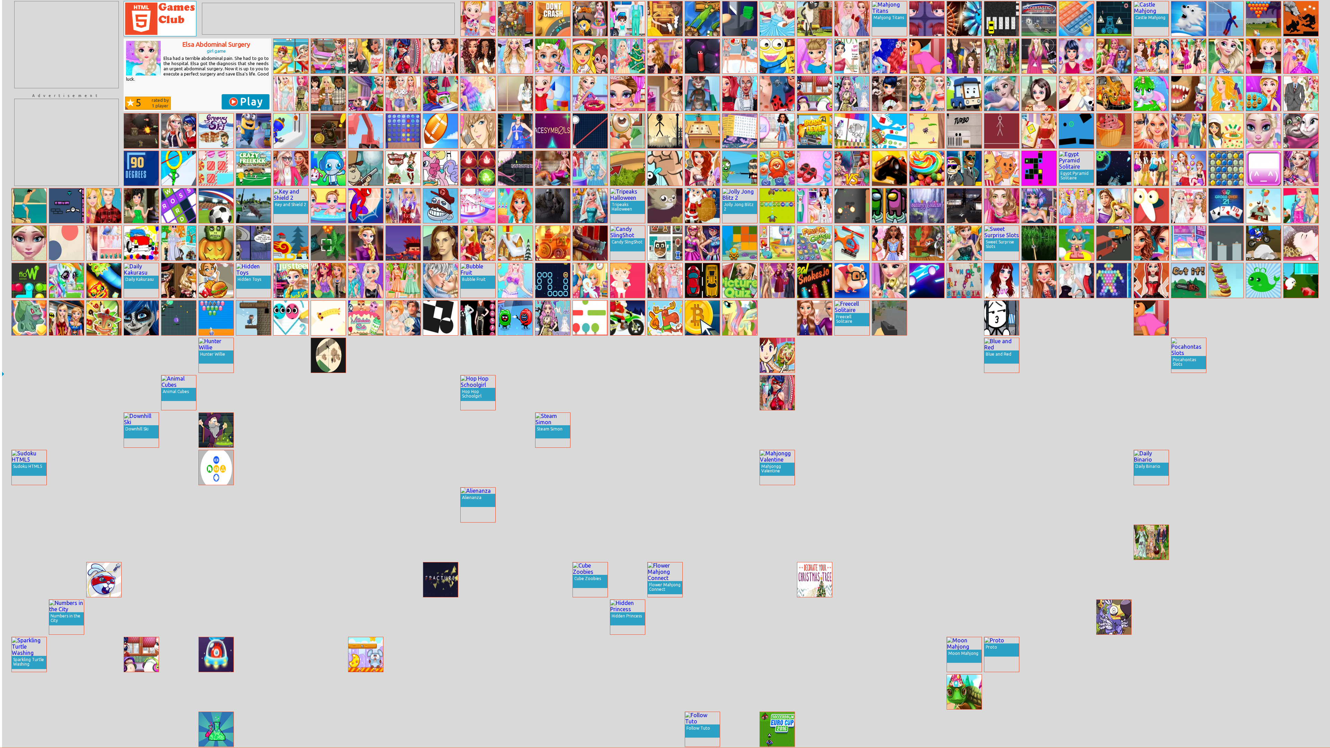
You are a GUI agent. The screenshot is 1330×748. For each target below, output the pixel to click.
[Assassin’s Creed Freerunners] (1001, 579)
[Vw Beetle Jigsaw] (1114, 93)
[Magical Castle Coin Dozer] (627, 430)
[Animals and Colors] (1263, 280)
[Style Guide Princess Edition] (964, 392)
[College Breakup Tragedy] (739, 654)
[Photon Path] (627, 542)
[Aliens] (739, 467)
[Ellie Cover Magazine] (291, 280)
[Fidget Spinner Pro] (403, 542)
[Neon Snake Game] (552, 280)
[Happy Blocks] (1076, 430)
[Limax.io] (1001, 430)
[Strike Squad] (66, 542)
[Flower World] (178, 467)
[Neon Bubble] (1114, 280)
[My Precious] (66, 205)
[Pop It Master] (777, 692)
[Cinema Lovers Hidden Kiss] (1226, 467)
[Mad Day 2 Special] (178, 617)
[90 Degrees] (141, 168)
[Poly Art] (178, 579)
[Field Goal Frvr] (440, 131)
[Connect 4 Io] (403, 131)
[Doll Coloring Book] (1114, 392)
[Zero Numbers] (178, 542)
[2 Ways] (590, 617)
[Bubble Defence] (777, 205)
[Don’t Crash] (552, 18)
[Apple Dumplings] (1263, 93)
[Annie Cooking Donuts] (1188, 467)
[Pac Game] (403, 692)
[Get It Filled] (1039, 168)
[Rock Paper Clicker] (1114, 318)
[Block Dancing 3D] (1263, 654)
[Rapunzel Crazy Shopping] (1226, 579)
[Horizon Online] (1001, 505)
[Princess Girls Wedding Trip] (702, 654)
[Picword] (216, 692)
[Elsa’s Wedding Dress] (66, 392)
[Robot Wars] (365, 131)
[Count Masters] (291, 392)
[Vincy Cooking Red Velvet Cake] (814, 729)
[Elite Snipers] (328, 355)
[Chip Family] (702, 579)
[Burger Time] (889, 617)
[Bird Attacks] (964, 355)
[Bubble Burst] (1114, 168)
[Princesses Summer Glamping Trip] (1188, 579)
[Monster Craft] (1301, 355)
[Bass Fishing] (1039, 243)
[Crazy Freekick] (253, 168)
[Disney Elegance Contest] (515, 542)
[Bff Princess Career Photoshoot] (814, 205)
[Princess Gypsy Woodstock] (1001, 56)
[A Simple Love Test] (627, 280)
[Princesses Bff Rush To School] (1151, 168)
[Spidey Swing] (1226, 18)
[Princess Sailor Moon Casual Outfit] (403, 280)
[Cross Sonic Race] (1263, 243)
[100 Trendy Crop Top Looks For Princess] (1114, 430)
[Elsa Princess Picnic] (29, 729)
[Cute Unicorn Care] (440, 654)
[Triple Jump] (403, 467)
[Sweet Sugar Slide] (141, 542)
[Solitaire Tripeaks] (104, 318)
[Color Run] (1301, 430)
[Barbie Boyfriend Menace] (1188, 168)
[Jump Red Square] (1039, 542)
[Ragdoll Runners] (253, 542)
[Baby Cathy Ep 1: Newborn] (590, 280)
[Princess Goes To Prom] (590, 729)
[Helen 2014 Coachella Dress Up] (665, 505)
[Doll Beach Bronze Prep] (552, 692)
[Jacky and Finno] (777, 579)
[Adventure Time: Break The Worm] (440, 617)
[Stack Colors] (1076, 505)
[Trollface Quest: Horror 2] (889, 505)
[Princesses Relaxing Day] (253, 505)
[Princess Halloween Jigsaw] (66, 430)
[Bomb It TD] (328, 168)
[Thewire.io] (590, 355)
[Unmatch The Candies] (216, 168)
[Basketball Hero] (665, 654)
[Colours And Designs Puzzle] (927, 168)
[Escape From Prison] (1001, 318)
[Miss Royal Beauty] (253, 355)
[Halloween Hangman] (665, 131)
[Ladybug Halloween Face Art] (141, 318)
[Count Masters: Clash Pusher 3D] (1301, 617)
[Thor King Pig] (1114, 692)
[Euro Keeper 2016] (814, 505)
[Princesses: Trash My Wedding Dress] (852, 18)
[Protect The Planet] (964, 430)
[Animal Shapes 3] (777, 505)
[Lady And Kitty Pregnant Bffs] (814, 93)
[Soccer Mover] (665, 318)
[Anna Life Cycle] (590, 542)
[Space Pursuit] (889, 430)
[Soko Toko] (1263, 168)
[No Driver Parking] (814, 617)
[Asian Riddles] (291, 430)
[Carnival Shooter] (403, 654)
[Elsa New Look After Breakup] (29, 243)
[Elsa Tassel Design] (665, 542)
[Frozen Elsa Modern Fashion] (29, 430)
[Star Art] (1263, 430)
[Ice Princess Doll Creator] (253, 654)
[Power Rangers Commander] (814, 542)
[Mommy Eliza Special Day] (365, 93)
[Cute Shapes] (665, 692)
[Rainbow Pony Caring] (66, 280)
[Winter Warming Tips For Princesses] (852, 729)
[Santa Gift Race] (627, 318)
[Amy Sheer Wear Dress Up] (927, 430)
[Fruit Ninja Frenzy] (777, 318)
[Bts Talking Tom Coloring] (1151, 654)
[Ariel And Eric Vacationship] (478, 93)
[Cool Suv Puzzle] (515, 617)
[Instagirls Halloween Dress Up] (478, 318)
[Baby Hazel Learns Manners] (1263, 56)
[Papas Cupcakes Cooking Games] (1114, 131)
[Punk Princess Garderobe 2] (365, 243)
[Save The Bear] (66, 467)
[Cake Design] (29, 355)
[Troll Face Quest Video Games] (440, 205)
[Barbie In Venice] (1301, 205)
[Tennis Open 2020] (178, 729)
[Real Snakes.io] (814, 280)
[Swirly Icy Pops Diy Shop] (964, 318)
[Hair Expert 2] (1301, 243)
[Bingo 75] (1226, 729)
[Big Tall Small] (104, 692)
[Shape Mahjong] (889, 579)
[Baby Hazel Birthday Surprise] (1188, 430)
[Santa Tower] (515, 243)
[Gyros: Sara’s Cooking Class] (777, 355)
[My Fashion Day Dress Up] (1001, 280)
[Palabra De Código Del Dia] (665, 392)
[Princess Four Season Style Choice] (178, 243)
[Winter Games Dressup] (328, 617)
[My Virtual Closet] (403, 93)
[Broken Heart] (1226, 542)
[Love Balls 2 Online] (291, 318)
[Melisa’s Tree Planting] (665, 467)
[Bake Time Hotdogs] (814, 430)
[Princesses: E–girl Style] (403, 617)
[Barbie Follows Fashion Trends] (1076, 93)
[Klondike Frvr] (627, 467)
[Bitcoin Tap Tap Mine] (702, 318)
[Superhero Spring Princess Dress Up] (739, 617)
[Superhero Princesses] (702, 243)
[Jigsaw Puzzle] (515, 392)
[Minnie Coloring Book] (403, 392)
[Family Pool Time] (328, 56)
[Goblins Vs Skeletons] (852, 505)
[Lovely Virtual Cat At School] (1226, 505)
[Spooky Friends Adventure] (665, 617)
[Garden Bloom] (1001, 542)
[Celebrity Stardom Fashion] (777, 280)
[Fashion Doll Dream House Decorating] (1188, 243)
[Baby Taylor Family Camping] (627, 18)
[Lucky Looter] (1263, 355)
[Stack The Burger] (1226, 280)
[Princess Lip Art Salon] (29, 617)
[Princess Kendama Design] (440, 430)
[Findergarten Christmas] (739, 505)
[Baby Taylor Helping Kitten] (403, 579)
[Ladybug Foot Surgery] (777, 93)
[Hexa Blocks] (1301, 392)
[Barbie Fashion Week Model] (403, 205)
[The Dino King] (291, 617)
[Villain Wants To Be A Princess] (814, 355)
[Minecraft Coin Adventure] (927, 318)
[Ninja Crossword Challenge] (178, 205)
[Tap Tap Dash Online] (889, 131)
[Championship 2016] (216, 205)
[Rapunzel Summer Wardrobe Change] (291, 654)
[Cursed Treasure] (178, 430)
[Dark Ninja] (927, 467)
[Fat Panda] (627, 579)
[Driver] (702, 280)
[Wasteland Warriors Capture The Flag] (104, 467)
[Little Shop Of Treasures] (1188, 654)
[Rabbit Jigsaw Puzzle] (141, 392)
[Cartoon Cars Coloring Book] (141, 243)
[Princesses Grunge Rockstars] (739, 93)
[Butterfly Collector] (927, 205)
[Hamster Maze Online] (852, 280)
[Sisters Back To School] (814, 318)
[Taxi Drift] (1001, 18)
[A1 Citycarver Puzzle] (216, 392)
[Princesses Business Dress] (29, 692)
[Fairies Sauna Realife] (1114, 56)
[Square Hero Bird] (1226, 355)
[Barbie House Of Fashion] (291, 93)
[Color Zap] (552, 579)
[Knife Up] (852, 205)
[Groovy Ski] (216, 131)
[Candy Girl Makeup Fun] (1039, 205)
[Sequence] (927, 692)
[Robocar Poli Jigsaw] (964, 93)
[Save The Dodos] (1114, 617)
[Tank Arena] (328, 243)
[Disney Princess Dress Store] (1301, 56)
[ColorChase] (627, 654)
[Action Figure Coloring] (253, 692)
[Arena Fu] (889, 654)
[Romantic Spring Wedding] (478, 579)
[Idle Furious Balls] (328, 654)
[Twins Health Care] (328, 205)
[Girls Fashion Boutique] (665, 93)
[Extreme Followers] (889, 729)
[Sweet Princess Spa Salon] (1001, 205)
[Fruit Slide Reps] (365, 355)
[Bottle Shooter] (141, 131)
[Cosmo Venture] (216, 654)
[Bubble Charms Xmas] (1301, 692)
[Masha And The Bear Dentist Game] (1188, 93)
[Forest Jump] (927, 131)
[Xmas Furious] (291, 243)
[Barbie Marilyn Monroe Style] (777, 18)
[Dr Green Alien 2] (1226, 243)
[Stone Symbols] (1226, 168)
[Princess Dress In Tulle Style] (515, 579)
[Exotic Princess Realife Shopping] (1226, 692)
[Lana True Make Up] (440, 243)
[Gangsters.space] (552, 205)
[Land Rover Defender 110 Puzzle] (1076, 467)
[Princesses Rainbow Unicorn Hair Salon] (291, 355)
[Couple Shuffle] (29, 505)
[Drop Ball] (1076, 131)
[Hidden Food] (627, 131)
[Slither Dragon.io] (104, 280)
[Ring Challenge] (253, 617)
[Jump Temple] (141, 729)
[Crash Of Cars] (852, 617)
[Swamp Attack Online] (365, 168)
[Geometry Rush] (590, 692)
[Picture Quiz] (739, 280)
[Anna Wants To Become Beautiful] (552, 56)
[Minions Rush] (253, 131)
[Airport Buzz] (1001, 467)
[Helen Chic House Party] (702, 692)
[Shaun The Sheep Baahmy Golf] (814, 18)
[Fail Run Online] (1039, 692)
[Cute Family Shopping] (365, 729)
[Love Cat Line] (814, 392)
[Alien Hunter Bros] (964, 168)
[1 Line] (1263, 318)
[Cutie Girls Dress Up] (141, 205)
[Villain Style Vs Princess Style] (1114, 579)
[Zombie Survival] (889, 318)
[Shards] (1114, 467)
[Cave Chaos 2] (515, 168)
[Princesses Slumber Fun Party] (739, 56)
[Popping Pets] (1301, 467)
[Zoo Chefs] (1001, 168)
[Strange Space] (1114, 654)
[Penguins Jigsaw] (216, 542)
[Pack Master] (253, 392)
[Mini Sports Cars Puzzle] (365, 542)
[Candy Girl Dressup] (178, 355)
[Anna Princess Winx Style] (552, 505)
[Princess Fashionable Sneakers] (1226, 93)
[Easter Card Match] (515, 654)
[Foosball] (1151, 355)
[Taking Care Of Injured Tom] (702, 93)
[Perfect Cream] (1114, 505)
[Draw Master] (1301, 579)
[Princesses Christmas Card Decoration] (852, 579)
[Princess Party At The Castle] (590, 505)
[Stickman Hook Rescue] (365, 205)
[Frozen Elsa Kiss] (440, 280)
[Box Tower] (328, 467)
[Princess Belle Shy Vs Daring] (1226, 654)
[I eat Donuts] (253, 579)
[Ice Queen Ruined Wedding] (590, 205)
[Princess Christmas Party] (1039, 654)
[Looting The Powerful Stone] (627, 692)
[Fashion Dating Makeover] (1226, 617)
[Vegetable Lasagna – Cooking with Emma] (1226, 131)
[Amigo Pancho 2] (665, 355)
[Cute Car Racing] (515, 729)
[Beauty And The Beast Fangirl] (365, 430)
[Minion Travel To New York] (777, 56)
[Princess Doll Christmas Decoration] (590, 467)
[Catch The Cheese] (365, 654)
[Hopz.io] (29, 392)
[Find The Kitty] (1151, 617)
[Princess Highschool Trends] (1151, 131)
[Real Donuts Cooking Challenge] (478, 692)
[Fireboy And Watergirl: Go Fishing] (1263, 729)
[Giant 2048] (552, 355)
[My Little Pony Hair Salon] (739, 318)
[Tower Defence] (365, 617)
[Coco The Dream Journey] (440, 355)
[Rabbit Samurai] (104, 579)
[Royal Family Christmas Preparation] (627, 56)
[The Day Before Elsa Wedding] (852, 542)
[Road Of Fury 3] (739, 579)
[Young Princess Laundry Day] (852, 467)
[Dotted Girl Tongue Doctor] (1151, 430)
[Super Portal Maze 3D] (1039, 729)
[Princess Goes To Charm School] (29, 579)
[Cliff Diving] (29, 205)
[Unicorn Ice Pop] (1188, 617)
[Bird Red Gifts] (1301, 280)
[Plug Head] (291, 131)
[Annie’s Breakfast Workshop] (702, 467)
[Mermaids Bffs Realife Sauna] (552, 168)
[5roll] (403, 355)
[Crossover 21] (1226, 205)
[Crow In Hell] (1188, 692)
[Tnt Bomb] (478, 542)
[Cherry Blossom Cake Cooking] (478, 205)
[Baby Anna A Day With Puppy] (1263, 617)
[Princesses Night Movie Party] (1188, 131)
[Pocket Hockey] (253, 467)
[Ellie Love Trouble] (141, 505)
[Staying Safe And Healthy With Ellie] (1039, 131)
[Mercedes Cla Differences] (104, 617)
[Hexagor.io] (814, 692)
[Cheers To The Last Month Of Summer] (291, 168)
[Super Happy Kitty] (777, 243)
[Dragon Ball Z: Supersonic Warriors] (104, 392)
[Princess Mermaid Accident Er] (141, 355)
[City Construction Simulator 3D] (964, 729)
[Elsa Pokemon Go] (1001, 692)
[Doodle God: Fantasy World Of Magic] (1226, 430)
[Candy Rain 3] (665, 729)
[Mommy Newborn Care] (1301, 168)
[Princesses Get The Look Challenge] (365, 280)
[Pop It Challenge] (1076, 18)
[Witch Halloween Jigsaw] (852, 654)
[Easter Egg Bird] (440, 505)
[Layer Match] (440, 318)
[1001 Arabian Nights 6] (478, 168)
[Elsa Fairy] (1001, 93)
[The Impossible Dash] (702, 430)
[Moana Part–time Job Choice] (889, 467)
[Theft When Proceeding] (328, 131)
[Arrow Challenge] (440, 729)
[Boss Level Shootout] (814, 131)
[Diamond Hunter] (440, 542)
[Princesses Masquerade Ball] (927, 654)
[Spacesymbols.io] (552, 131)
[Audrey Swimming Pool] (964, 542)
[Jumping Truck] (1114, 243)
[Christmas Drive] (627, 505)
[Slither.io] (702, 56)
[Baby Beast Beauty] (478, 355)
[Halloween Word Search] (739, 131)
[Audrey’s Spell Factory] (66, 654)
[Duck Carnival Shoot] (814, 654)
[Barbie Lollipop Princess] (889, 692)
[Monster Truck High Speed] (1114, 355)
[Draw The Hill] (627, 355)
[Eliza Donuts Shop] (590, 93)
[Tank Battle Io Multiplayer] (365, 467)
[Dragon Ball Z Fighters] (1114, 542)
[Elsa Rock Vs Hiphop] (739, 692)
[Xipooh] (104, 430)
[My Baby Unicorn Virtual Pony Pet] (1151, 93)
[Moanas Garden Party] (1151, 56)
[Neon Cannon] (1114, 18)
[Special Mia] (927, 18)
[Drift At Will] (1301, 542)
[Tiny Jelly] (253, 430)
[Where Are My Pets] (665, 243)
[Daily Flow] (590, 430)
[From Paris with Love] (1039, 93)
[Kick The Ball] (1263, 467)
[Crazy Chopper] (852, 243)
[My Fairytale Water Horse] (590, 654)
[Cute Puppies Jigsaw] (328, 505)
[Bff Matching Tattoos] (927, 392)
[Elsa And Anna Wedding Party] (1188, 205)
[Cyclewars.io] (1039, 318)
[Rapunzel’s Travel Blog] (178, 692)
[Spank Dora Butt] (927, 56)
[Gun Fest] (739, 729)
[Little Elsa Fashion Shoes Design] (814, 168)
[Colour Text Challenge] (1263, 692)
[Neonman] (964, 617)
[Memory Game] (66, 505)
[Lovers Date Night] (1076, 729)
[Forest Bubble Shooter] (552, 654)
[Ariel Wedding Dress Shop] (590, 168)
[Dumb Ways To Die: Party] (141, 579)
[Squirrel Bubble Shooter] (1263, 18)
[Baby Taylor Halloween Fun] (590, 18)
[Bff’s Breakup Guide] (291, 505)
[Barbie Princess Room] (1076, 355)
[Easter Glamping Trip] (66, 692)
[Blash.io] (178, 318)
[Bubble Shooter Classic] (216, 318)
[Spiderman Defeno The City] (1039, 430)
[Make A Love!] (104, 729)
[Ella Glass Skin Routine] (178, 654)
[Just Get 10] (104, 654)
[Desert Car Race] (1039, 355)
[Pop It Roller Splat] (365, 579)
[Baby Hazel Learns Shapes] (552, 93)
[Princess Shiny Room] (365, 505)
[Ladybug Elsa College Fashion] (178, 131)
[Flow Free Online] (852, 392)
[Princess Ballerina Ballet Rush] (1114, 205)
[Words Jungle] (403, 505)
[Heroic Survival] (1226, 392)
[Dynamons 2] (627, 729)
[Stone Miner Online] (552, 392)
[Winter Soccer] (1263, 392)
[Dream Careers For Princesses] (702, 168)
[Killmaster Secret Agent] (515, 467)
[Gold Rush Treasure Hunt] (291, 692)
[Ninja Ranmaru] (403, 243)
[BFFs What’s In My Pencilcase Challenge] (777, 131)
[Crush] (590, 243)
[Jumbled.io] (964, 280)
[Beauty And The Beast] (665, 18)
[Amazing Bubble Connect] (66, 243)
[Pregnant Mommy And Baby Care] (478, 654)
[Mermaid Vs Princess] (852, 168)
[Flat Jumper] (590, 318)
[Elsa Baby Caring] (889, 280)
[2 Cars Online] (552, 467)
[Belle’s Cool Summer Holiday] (141, 692)
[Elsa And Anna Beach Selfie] (291, 56)
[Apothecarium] (1188, 729)
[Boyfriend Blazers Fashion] (927, 729)
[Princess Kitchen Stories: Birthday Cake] (515, 205)
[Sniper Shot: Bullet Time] (365, 392)
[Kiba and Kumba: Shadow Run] (1301, 18)
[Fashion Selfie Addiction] (403, 56)
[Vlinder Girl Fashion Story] (852, 93)
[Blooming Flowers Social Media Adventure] (889, 243)
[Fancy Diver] (739, 243)
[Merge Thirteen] (515, 430)
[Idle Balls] (440, 392)
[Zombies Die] (1039, 505)
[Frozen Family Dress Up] (328, 729)
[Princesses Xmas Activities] (515, 505)
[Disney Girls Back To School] (1039, 617)
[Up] (1263, 205)
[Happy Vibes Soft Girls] (665, 280)
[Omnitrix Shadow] (328, 392)
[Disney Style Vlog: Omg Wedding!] (403, 318)
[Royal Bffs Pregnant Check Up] (889, 392)
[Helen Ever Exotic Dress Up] (515, 93)
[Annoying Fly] (665, 168)
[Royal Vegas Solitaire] (1039, 392)
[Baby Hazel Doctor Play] (478, 18)
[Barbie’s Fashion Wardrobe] (104, 243)
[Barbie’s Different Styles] (478, 467)
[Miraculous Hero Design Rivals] (440, 93)
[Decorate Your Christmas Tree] (814, 579)
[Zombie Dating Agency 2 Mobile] (253, 243)
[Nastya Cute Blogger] (1076, 205)
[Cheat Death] (515, 692)
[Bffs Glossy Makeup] (1151, 243)
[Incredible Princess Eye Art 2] (66, 355)
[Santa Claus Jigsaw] (702, 205)
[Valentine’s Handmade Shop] (1076, 56)
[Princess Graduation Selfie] (216, 579)
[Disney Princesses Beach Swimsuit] (1188, 56)
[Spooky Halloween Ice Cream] (665, 430)
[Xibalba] (739, 542)
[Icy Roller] (1188, 18)
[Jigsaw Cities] (291, 467)
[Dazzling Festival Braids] (365, 692)
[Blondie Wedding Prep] (515, 56)
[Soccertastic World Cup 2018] (1039, 18)
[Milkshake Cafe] (365, 318)
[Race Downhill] (515, 355)
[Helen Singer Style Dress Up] (814, 467)
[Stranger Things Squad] (328, 93)
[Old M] (478, 729)
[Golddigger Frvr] (1263, 505)
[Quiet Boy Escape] (964, 131)
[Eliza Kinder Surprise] (1301, 729)
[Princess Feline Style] (1076, 617)
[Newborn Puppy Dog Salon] (1076, 654)
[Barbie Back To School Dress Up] (1039, 56)
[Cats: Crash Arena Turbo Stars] (552, 243)
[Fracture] (440, 579)
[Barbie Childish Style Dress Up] (1001, 617)
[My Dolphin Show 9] (1301, 505)
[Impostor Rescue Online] (889, 205)
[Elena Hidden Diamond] (1001, 729)
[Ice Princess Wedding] (1301, 93)
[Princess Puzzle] (1151, 692)
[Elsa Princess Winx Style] (552, 729)
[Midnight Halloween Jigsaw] (627, 392)
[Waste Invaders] (440, 467)
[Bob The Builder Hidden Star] (515, 18)
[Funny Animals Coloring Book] (852, 131)
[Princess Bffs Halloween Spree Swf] (104, 542)
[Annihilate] (1151, 205)
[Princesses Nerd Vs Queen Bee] (777, 430)
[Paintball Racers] (702, 542)
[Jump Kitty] (665, 205)
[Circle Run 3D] (178, 168)
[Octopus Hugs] (777, 168)
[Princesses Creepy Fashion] (1151, 280)
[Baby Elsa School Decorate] (702, 131)
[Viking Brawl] (403, 430)
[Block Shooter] (702, 617)
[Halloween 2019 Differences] (739, 355)
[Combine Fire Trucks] (178, 505)
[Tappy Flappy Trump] (1301, 654)
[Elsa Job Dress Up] (1076, 280)
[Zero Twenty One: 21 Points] (889, 542)
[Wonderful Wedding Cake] (104, 355)
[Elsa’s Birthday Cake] (216, 617)
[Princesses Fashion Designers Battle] (777, 542)
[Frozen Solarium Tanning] (1226, 56)
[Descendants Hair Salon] (964, 56)
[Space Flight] (1076, 579)
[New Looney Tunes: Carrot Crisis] (927, 243)
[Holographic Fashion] (1188, 542)
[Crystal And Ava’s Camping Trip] (328, 542)
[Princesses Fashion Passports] (478, 56)
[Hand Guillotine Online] (739, 18)
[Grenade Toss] (627, 168)
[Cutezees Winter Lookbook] (1188, 505)
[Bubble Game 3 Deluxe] (29, 542)
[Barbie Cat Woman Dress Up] (515, 131)
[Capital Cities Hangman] (1001, 131)
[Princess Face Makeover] (627, 93)
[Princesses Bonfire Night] (889, 56)
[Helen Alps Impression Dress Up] (702, 355)
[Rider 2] (927, 280)
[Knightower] (253, 318)
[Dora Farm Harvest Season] (1114, 729)
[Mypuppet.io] (328, 318)
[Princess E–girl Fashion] (365, 56)
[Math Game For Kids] (291, 542)
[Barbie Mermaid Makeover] (515, 280)
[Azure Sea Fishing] (253, 205)
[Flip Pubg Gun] (852, 355)
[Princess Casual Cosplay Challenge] (328, 280)
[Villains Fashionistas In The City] (852, 430)
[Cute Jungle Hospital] (590, 56)
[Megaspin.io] (1151, 729)
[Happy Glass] (141, 617)
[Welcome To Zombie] (739, 168)
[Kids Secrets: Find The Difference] (927, 505)
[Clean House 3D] (1263, 579)
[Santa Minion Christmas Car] (478, 430)
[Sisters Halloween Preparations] (178, 280)
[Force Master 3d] (739, 430)
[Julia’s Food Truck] (216, 280)
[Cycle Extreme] (253, 729)
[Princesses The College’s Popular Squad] (1039, 280)
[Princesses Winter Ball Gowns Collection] (1188, 392)
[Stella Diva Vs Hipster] (552, 617)
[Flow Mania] (29, 280)
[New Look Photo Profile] (66, 729)
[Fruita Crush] (814, 243)
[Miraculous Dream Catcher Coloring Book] (852, 692)
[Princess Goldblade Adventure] (1076, 243)
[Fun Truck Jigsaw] (66, 579)
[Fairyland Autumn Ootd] (440, 56)
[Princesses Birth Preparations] (927, 617)
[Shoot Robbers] (964, 467)
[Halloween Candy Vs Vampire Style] (665, 56)
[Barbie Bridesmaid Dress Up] (1263, 542)
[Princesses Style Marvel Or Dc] (66, 318)
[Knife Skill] (1226, 318)
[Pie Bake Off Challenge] (328, 692)
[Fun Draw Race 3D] (1076, 318)
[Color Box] (216, 505)
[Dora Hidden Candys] (440, 692)
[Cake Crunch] (291, 579)
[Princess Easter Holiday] (1263, 131)
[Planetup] (964, 505)
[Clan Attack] (964, 205)
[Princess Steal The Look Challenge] (552, 542)
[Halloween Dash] (216, 243)
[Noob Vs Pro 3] (141, 467)
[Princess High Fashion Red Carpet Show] (590, 392)
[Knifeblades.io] (964, 18)
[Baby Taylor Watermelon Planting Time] (777, 617)
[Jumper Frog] (702, 18)
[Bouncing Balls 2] (964, 579)
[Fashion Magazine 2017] (852, 56)
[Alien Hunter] (1001, 392)
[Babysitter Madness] (1076, 392)
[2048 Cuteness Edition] (1151, 392)
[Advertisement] (66, 44)
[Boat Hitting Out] (1076, 692)
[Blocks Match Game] (1151, 579)
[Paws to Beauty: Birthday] (964, 692)
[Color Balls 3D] (927, 355)
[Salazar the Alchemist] (216, 430)
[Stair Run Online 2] (739, 392)
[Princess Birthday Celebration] (964, 243)
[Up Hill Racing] (889, 168)
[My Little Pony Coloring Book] (440, 168)
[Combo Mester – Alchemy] (216, 729)
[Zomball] (702, 505)
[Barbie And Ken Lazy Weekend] (104, 205)
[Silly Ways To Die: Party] (515, 318)
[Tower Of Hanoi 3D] (328, 430)
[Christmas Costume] (403, 168)
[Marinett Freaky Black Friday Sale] (889, 93)
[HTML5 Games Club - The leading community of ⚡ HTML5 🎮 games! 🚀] (160, 19)
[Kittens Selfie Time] (1301, 131)
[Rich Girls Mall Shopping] (1039, 579)
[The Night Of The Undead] (889, 355)
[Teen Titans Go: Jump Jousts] (702, 392)
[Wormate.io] (291, 729)
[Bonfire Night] (927, 579)
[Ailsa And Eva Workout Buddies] (927, 93)
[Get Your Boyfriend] (478, 131)
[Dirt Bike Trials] (927, 542)
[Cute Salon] (403, 729)
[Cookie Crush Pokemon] (29, 318)
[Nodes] (590, 131)
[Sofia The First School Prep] (814, 56)
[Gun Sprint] (478, 617)
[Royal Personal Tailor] (1151, 505)
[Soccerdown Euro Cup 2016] (777, 729)
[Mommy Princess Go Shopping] (478, 243)
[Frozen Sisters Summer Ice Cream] (1039, 467)
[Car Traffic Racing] (328, 579)
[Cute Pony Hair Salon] (104, 505)
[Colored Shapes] (216, 467)
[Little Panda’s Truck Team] (1188, 318)
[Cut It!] (1188, 280)
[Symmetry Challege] (777, 654)
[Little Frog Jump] (1076, 542)
